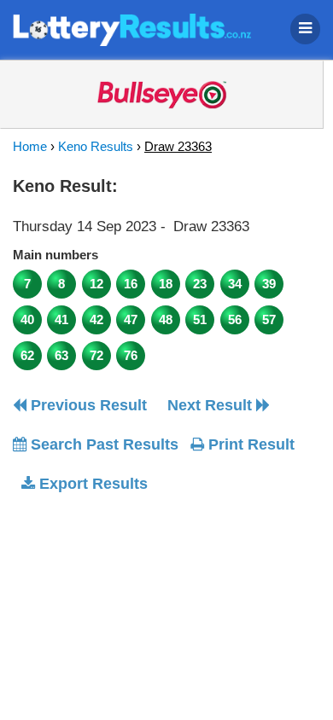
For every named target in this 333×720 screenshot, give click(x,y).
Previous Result (86, 405)
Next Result (211, 405)
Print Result (249, 444)
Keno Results (95, 146)
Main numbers (55, 254)
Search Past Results (102, 444)
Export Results (91, 483)
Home (30, 146)
